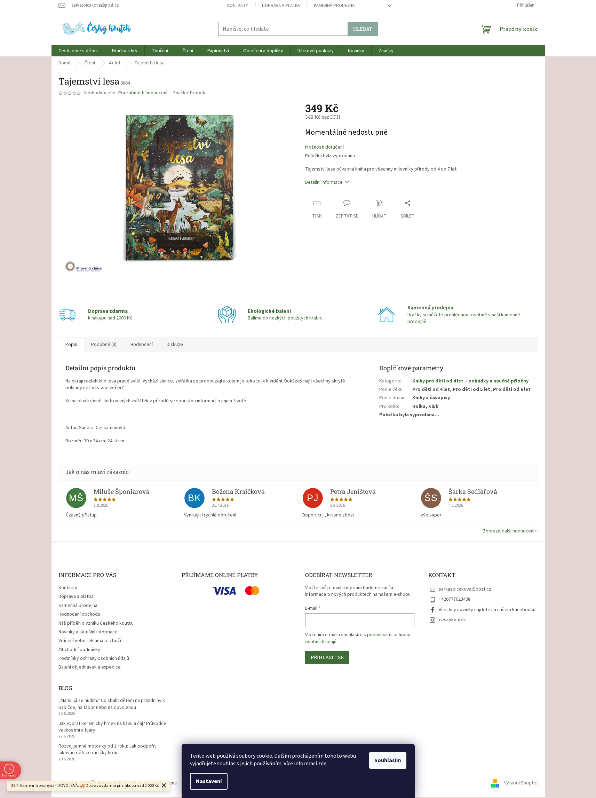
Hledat (362, 28)
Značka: (189, 92)
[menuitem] (78, 50)
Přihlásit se (327, 657)
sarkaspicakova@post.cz (465, 589)
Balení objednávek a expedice (89, 667)
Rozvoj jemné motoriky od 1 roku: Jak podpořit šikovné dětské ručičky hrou (107, 749)
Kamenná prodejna (334, 5)
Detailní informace (324, 182)
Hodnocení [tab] (141, 344)
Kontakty (237, 5)
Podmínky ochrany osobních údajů (93, 658)
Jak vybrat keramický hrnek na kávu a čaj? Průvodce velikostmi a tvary (112, 727)
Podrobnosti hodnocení (142, 93)
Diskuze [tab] (175, 344)
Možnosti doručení (324, 147)
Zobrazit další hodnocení (508, 531)
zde (322, 763)
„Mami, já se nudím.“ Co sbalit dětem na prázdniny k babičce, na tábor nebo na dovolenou (111, 704)
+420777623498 (454, 599)
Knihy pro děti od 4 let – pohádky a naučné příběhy (470, 381)
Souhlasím (387, 760)
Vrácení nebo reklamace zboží (89, 640)
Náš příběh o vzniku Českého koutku (96, 623)
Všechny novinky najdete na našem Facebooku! (488, 609)
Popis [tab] (71, 344)
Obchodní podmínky (79, 649)
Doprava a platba (281, 5)
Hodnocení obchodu (79, 614)
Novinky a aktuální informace (88, 632)
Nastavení (209, 781)
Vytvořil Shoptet (521, 783)
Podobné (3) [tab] (104, 344)
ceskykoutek (452, 619)
